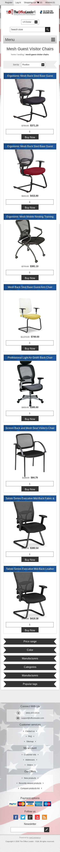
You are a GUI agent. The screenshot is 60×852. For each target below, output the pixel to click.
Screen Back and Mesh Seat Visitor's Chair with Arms (30, 429)
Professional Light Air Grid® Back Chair (30, 357)
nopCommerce (35, 838)
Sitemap (30, 741)
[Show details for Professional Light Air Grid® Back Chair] (30, 381)
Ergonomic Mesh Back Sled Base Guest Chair (30, 76)
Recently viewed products (30, 783)
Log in (18, 2)
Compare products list (30, 788)
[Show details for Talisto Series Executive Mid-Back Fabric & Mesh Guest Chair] (30, 522)
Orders (30, 765)
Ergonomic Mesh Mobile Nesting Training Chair (30, 217)
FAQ (30, 736)
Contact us (30, 731)
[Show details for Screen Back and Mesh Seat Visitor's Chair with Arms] (30, 451)
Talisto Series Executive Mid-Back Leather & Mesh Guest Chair (30, 570)
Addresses (30, 760)
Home (13, 54)
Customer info (30, 755)
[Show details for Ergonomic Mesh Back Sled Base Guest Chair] (30, 99)
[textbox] (27, 29)
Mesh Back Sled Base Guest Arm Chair (30, 287)
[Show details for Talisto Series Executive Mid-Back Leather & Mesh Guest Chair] (30, 592)
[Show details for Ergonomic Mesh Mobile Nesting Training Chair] (30, 240)
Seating (20, 54)
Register (8, 2)
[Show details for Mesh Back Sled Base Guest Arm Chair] (30, 310)
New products (30, 778)
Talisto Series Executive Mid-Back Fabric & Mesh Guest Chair (30, 499)
